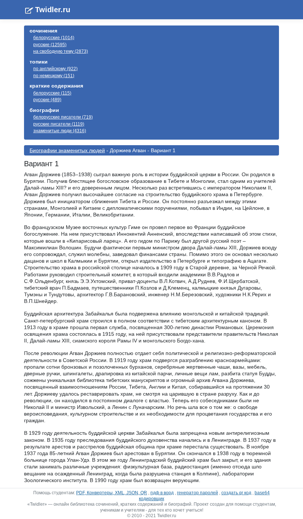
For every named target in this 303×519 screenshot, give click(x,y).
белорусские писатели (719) (63, 117)
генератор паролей (197, 492)
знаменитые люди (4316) (59, 130)
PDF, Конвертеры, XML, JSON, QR (111, 492)
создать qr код (236, 492)
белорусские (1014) (53, 37)
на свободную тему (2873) (60, 51)
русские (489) (47, 99)
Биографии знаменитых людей (67, 150)
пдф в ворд (162, 492)
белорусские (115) (52, 93)
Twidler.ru (52, 10)
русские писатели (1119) (58, 124)
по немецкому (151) (53, 75)
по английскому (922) (55, 68)
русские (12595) (50, 44)
